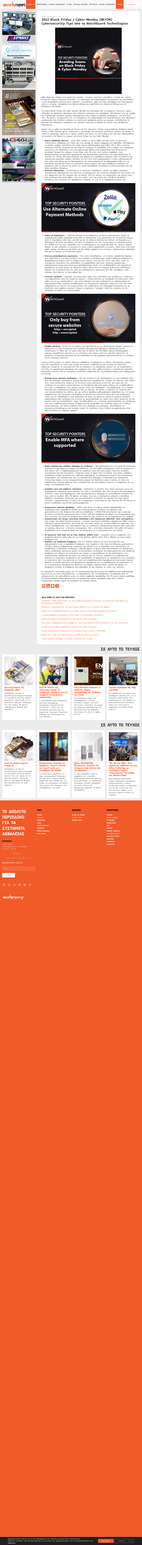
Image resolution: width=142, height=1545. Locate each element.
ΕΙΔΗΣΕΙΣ (40, 818)
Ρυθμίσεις (122, 1541)
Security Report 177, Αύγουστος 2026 (14, 688)
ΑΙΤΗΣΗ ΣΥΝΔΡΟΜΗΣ (107, 4)
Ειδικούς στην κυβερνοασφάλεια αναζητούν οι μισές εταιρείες (69, 627)
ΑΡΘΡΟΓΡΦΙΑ (41, 820)
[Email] (30, 885)
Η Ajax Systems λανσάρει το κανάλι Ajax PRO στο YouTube (67, 639)
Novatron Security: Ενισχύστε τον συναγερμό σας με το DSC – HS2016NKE (73, 631)
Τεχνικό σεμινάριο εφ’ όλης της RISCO (122, 688)
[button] (138, 806)
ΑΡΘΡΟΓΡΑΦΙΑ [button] (41, 4)
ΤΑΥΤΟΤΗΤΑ (93, 4)
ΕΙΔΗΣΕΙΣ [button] (31, 4)
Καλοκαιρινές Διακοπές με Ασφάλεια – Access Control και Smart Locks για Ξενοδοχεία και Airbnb (52, 767)
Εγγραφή (9, 875)
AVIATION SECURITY (113, 836)
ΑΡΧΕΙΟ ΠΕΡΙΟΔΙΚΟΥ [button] (57, 4)
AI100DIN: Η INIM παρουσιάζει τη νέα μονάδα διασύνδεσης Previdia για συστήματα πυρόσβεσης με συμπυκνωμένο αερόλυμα (84, 602)
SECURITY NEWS (77, 818)
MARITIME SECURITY (113, 834)
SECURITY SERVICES (113, 831)
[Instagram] (19, 885)
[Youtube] (25, 885)
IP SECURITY (111, 820)
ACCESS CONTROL (112, 818)
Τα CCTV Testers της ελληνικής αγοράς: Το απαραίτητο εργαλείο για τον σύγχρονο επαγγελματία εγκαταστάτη (53, 692)
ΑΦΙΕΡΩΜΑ (110, 839)
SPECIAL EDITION (80, 4)
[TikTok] (14, 885)
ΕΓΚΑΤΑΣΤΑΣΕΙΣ (111, 823)
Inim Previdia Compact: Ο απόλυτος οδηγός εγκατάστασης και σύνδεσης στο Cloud (87, 691)
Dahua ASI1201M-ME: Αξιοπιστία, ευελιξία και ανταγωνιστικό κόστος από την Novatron (87, 767)
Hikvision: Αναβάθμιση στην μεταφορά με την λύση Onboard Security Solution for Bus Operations (84, 623)
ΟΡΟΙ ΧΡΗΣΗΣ (41, 834)
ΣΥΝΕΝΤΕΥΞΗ (110, 842)
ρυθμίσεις (11, 1543)
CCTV (108, 825)
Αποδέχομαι (106, 1541)
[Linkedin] (9, 885)
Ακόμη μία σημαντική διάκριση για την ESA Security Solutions (69, 619)
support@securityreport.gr (17, 858)
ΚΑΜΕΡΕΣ (109, 828)
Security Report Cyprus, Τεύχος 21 (16, 764)
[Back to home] (16, 4)
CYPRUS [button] (120, 4)
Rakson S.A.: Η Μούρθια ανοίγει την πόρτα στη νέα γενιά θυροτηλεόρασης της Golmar (79, 611)
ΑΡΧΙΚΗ (22, 4)
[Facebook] (4, 885)
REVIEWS (109, 815)
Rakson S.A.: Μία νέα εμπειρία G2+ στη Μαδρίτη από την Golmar (70, 635)
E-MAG (69, 4)
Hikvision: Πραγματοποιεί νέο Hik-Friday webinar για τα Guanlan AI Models (75, 607)
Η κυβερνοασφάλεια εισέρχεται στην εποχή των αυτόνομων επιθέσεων (72, 615)
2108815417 (17, 853)
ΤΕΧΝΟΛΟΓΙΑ (110, 844)
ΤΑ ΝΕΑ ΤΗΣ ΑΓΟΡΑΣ (78, 815)
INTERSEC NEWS (77, 820)
